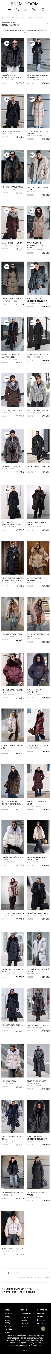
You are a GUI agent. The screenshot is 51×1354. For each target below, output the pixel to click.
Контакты (41, 1323)
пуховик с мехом (8, 1081)
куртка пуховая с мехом (37, 410)
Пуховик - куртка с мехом (12, 187)
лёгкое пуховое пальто (11, 299)
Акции (7, 1332)
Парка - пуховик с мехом (11, 243)
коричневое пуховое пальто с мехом (10, 356)
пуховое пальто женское (38, 466)
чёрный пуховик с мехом (38, 913)
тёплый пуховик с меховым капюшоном (37, 1138)
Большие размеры (12, 18)
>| (27, 1273)
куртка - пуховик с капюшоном (35, 579)
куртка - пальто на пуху (11, 466)
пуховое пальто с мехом (38, 746)
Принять (25, 1351)
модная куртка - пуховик (12, 1249)
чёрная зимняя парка (10, 131)
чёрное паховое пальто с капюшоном (38, 76)
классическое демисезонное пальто (11, 523)
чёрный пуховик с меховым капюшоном (11, 76)
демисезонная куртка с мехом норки (37, 858)
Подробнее (36, 1345)
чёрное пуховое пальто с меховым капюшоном (12, 579)
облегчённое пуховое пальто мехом (36, 1082)
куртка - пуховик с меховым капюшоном (37, 300)
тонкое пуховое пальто (37, 355)
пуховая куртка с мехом (11, 634)
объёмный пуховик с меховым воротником (11, 803)
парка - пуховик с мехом (11, 411)
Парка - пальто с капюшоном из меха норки (36, 245)
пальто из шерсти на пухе (12, 913)
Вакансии (41, 1320)
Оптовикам (26, 1313)
